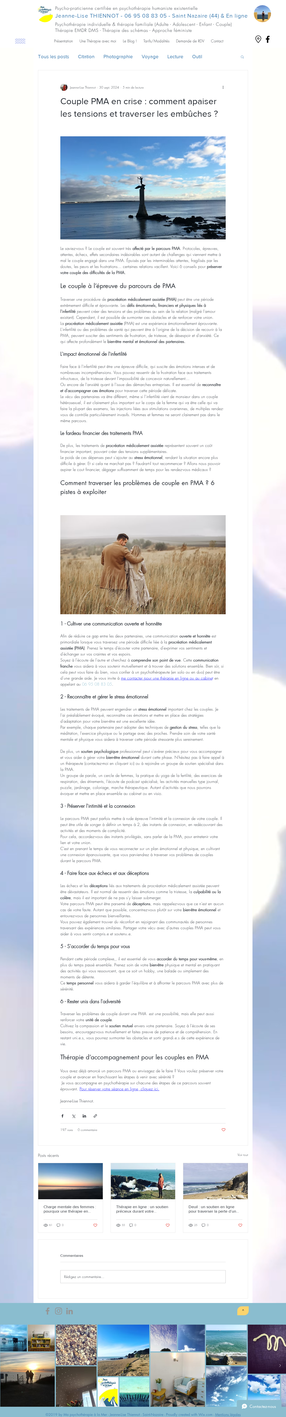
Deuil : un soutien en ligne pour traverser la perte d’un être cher (212, 1209)
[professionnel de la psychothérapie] (69, 1311)
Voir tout (243, 1155)
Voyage (150, 56)
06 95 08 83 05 (145, 15)
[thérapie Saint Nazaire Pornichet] (267, 39)
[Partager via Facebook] (62, 1116)
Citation (86, 56)
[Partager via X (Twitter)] (73, 1116)
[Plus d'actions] (223, 87)
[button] (63, 41)
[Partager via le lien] (95, 1116)
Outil (197, 56)
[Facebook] (47, 1311)
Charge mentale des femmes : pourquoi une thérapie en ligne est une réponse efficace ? (70, 1209)
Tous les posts (53, 56)
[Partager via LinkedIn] (84, 1116)
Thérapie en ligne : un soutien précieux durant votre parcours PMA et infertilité (142, 1209)
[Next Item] (280, 1365)
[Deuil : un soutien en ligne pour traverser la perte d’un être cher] (215, 1181)
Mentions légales (228, 1414)
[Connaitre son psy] (58, 1311)
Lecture (175, 56)
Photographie (118, 56)
